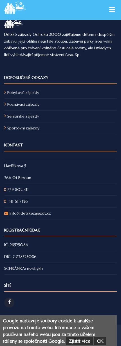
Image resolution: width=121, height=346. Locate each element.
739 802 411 (18, 189)
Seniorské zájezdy (23, 116)
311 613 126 (17, 201)
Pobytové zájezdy (23, 92)
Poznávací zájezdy (23, 104)
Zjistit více (79, 341)
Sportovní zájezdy (23, 128)
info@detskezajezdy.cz (30, 213)
